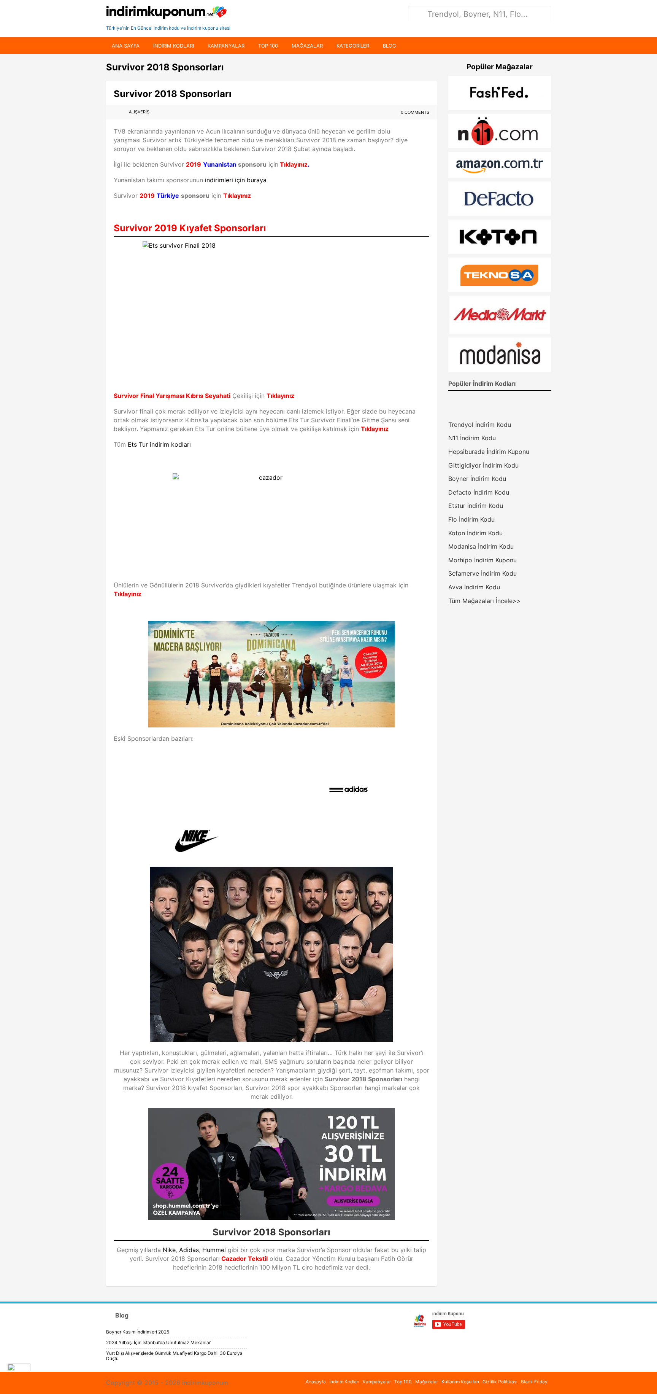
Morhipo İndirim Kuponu (482, 560)
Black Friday (534, 1381)
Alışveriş (139, 112)
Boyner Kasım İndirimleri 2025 (137, 1332)
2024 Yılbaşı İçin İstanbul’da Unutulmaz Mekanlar (158, 1342)
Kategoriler (352, 46)
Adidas (189, 1250)
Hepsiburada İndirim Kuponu (488, 451)
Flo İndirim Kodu (471, 519)
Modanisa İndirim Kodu (481, 546)
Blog (389, 46)
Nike (169, 1250)
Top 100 (268, 46)
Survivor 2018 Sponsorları (173, 93)
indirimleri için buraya (236, 180)
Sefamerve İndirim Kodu (482, 573)
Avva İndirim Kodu (474, 587)
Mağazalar (307, 46)
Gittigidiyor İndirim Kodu (483, 465)
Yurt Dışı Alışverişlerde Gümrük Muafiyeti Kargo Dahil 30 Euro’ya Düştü (174, 1355)
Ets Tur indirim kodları (159, 444)
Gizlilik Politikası (499, 1381)
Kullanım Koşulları (460, 1381)
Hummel (214, 1250)
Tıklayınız (293, 164)
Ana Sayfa (126, 46)
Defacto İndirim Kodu (478, 492)
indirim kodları (173, 46)
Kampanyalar (226, 46)
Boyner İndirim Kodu (477, 478)
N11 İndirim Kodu (472, 438)
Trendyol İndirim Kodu (479, 424)
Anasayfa (316, 1381)
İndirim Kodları (344, 1381)
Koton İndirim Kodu (475, 533)
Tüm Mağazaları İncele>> (484, 601)
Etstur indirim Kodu (475, 505)
